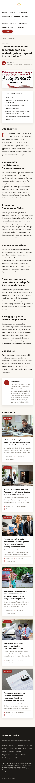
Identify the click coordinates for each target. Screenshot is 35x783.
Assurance (22, 23)
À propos (20, 27)
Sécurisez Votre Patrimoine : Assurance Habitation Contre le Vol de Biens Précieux (17, 492)
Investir (28, 20)
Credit (4, 20)
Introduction (10, 97)
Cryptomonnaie (8, 27)
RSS (16, 758)
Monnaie (17, 16)
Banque (25, 16)
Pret (21, 20)
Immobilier (13, 20)
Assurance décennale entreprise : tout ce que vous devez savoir (13, 645)
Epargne (13, 23)
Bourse (5, 23)
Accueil (5, 12)
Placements (7, 16)
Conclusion (9, 119)
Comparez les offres (12, 108)
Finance (13, 12)
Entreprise (23, 12)
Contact (7, 31)
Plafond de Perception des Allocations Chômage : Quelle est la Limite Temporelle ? (17, 442)
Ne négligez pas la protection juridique (18, 117)
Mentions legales (7, 758)
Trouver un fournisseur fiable (15, 105)
